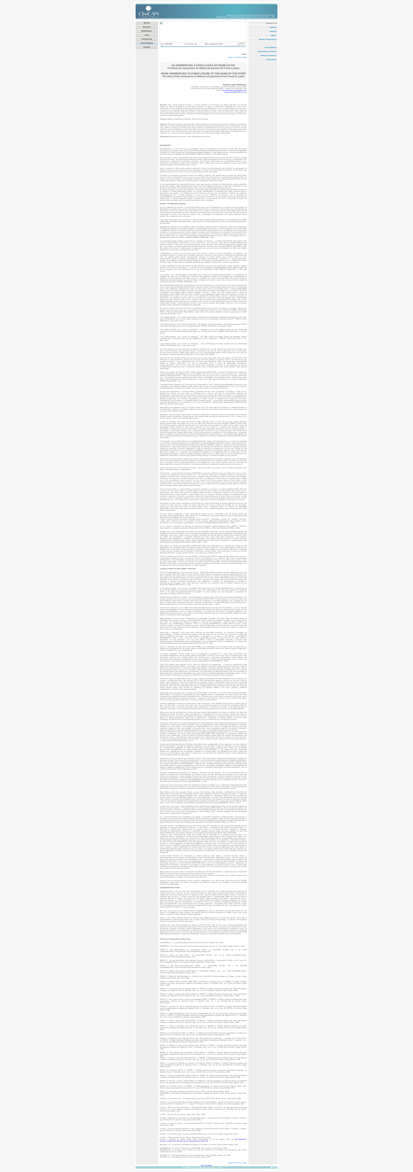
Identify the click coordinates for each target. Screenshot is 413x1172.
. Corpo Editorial (270, 47)
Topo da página (206, 1165)
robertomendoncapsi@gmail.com (234, 90)
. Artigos (273, 35)
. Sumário (273, 31)
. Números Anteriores (268, 55)
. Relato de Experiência (267, 39)
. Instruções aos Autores (267, 51)
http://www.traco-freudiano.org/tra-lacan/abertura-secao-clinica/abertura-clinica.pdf (203, 1140)
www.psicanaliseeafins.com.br (235, 92)
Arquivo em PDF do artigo (237, 57)
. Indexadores (271, 59)
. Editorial (273, 27)
